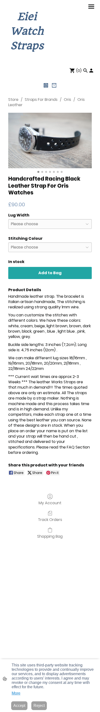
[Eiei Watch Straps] (27, 58)
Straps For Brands (41, 99)
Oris (67, 99)
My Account (50, 502)
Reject (39, 706)
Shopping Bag (50, 536)
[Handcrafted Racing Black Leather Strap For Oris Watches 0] (50, 140)
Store (13, 99)
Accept (19, 706)
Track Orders (50, 519)
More (16, 693)
